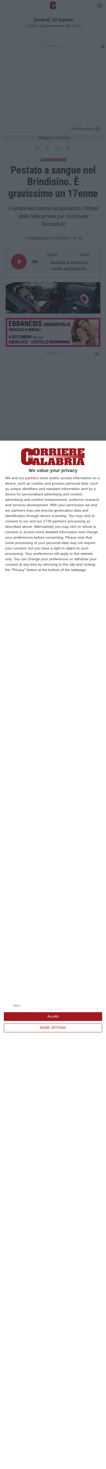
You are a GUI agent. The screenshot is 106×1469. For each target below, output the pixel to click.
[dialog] (53, 955)
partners (32, 478)
